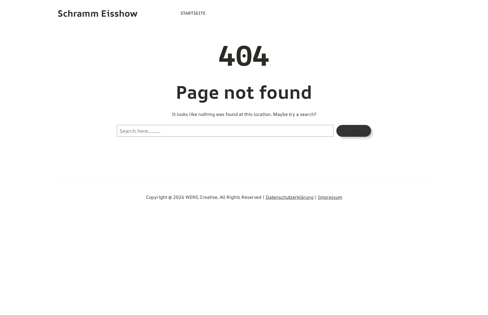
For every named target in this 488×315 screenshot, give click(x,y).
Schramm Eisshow (98, 13)
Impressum (330, 197)
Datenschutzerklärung (289, 197)
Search (353, 131)
